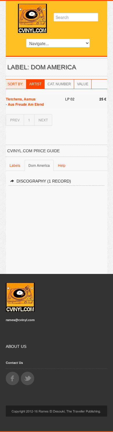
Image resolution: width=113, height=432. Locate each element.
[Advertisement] (56, 227)
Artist (35, 84)
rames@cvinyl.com (20, 320)
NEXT (43, 119)
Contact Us (14, 362)
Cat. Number (59, 84)
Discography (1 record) (44, 181)
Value (82, 84)
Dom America (39, 165)
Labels (15, 165)
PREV (15, 119)
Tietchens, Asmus (21, 99)
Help (61, 165)
